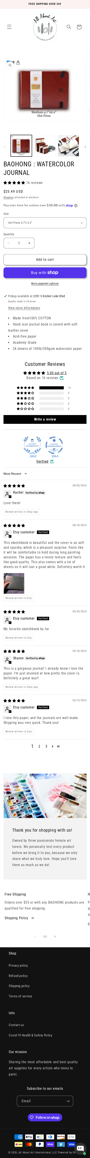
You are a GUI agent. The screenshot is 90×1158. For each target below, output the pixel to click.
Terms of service (20, 996)
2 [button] (39, 746)
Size (6, 214)
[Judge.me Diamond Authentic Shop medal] (32, 445)
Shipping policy (19, 986)
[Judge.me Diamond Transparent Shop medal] (54, 445)
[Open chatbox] (80, 1149)
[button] (9, 27)
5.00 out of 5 (57, 373)
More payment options (45, 283)
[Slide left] (5, 147)
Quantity (8, 234)
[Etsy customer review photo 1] (13, 583)
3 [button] (46, 746)
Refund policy (18, 976)
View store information (24, 308)
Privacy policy (18, 965)
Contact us (16, 1025)
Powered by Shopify (70, 1152)
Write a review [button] (45, 419)
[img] (14, 486)
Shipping (8, 197)
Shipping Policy (16, 918)
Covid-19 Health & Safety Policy (30, 1035)
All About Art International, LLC (38, 1152)
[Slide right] (85, 147)
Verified (42, 461)
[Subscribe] (68, 1101)
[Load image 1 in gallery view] (21, 145)
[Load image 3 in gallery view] (68, 145)
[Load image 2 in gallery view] (44, 145)
